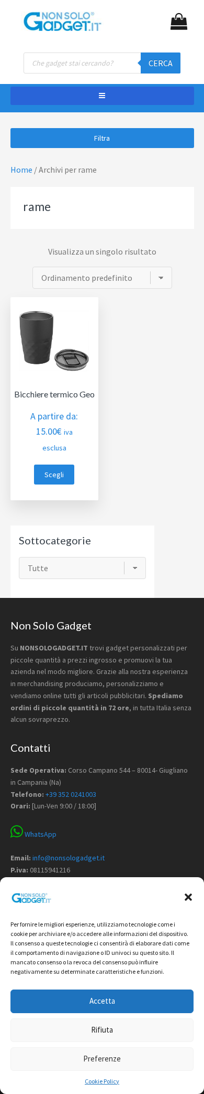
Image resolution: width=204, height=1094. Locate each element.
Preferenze (102, 1059)
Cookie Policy (102, 1081)
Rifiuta (102, 1030)
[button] (188, 897)
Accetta (102, 1001)
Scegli (54, 474)
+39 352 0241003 (71, 794)
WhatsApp (39, 834)
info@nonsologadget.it (68, 857)
